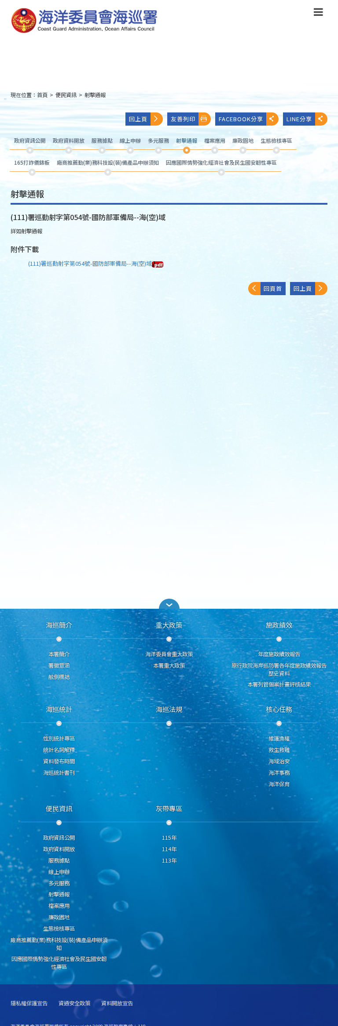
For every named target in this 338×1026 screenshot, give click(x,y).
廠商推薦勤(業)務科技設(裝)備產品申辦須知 (59, 944)
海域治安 (279, 761)
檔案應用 (59, 906)
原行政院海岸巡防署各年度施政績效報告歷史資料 (279, 669)
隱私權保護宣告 (29, 1003)
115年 (169, 838)
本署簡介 (59, 654)
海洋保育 (279, 784)
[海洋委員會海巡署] (132, 20)
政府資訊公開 (59, 838)
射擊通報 (95, 95)
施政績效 (279, 624)
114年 (169, 849)
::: (5, 99)
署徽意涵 (59, 665)
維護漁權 (279, 738)
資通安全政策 (74, 1003)
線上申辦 (59, 872)
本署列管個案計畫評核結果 (279, 684)
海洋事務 (279, 773)
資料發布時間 (59, 761)
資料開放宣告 (117, 1003)
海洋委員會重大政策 (169, 654)
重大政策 (169, 624)
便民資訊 (66, 95)
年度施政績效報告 (279, 654)
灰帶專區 (169, 808)
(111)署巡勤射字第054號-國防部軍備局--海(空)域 (90, 263)
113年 (169, 860)
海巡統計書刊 (59, 773)
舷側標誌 (59, 677)
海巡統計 (59, 709)
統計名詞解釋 (59, 750)
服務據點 (59, 860)
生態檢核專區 (59, 928)
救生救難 (279, 750)
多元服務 (59, 883)
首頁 (42, 95)
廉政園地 (59, 917)
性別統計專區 (59, 738)
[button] (318, 14)
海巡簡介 (59, 624)
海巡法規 (169, 709)
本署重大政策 (169, 665)
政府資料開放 (59, 849)
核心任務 (279, 709)
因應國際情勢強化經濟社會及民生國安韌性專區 (59, 963)
